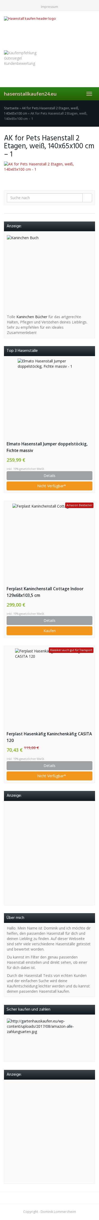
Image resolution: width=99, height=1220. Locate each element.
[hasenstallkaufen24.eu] (49, 30)
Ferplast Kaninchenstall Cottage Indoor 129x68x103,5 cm (45, 592)
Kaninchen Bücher (31, 316)
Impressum (49, 6)
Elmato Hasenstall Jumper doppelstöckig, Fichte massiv (47, 447)
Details (49, 475)
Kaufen (50, 630)
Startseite (11, 108)
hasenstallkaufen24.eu (30, 94)
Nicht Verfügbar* (51, 485)
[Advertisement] (49, 853)
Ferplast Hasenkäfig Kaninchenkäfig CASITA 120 (49, 737)
